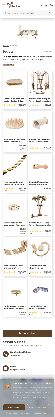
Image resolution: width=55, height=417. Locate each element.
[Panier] (51, 5)
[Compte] (46, 5)
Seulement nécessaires (37, 407)
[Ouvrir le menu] (3, 5)
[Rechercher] (49, 13)
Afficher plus (8, 65)
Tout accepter (14, 407)
